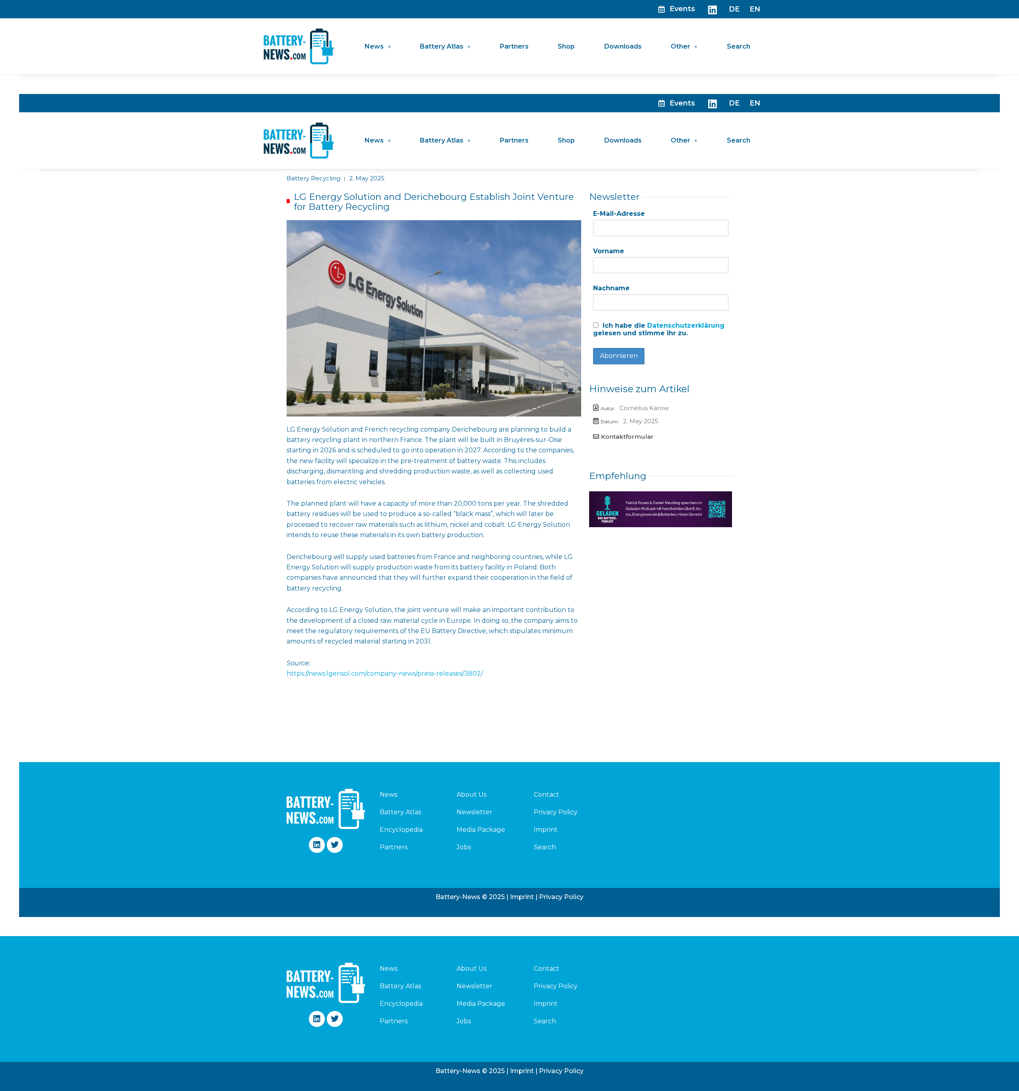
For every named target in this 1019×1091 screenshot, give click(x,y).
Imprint (546, 829)
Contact (546, 794)
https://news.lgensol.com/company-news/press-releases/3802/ (385, 673)
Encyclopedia (401, 829)
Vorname (608, 251)
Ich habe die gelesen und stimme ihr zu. (658, 329)
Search (738, 46)
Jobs (464, 847)
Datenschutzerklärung (685, 325)
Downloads (623, 46)
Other (680, 46)
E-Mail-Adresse (619, 213)
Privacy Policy (556, 812)
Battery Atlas (441, 46)
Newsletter (474, 812)
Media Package (481, 829)
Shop (566, 46)
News (374, 46)
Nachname (611, 288)
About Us (471, 794)
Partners (514, 46)
